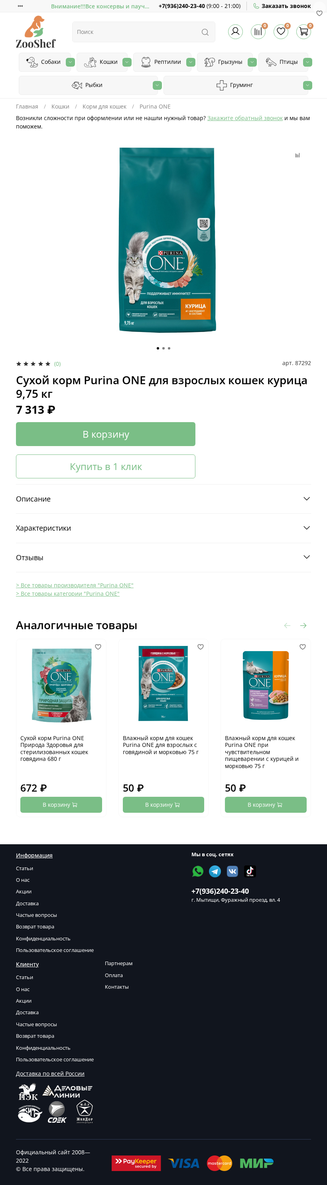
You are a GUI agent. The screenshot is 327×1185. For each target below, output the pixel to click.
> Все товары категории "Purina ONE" (68, 593)
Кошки (108, 61)
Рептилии (167, 61)
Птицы (288, 61)
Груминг (241, 85)
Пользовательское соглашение (55, 950)
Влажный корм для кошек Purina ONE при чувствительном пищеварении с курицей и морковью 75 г (262, 752)
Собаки (50, 61)
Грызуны (229, 61)
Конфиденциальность (43, 938)
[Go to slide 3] (169, 348)
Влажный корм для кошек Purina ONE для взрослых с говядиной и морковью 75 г (161, 745)
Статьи (24, 868)
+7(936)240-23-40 (182, 6)
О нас (23, 880)
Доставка (27, 903)
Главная (27, 106)
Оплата (114, 975)
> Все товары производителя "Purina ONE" (75, 585)
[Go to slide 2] (163, 348)
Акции (24, 891)
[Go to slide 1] (158, 348)
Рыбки (93, 85)
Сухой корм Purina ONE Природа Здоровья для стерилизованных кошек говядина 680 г (54, 748)
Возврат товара (35, 926)
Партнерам (119, 963)
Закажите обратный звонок (245, 118)
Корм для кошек (104, 106)
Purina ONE (155, 106)
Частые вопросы (36, 915)
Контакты (117, 987)
